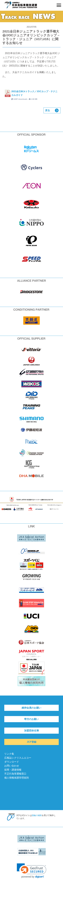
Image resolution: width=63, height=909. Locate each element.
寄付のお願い (31, 719)
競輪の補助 (37, 815)
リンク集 (9, 753)
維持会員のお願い (31, 707)
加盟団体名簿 (31, 730)
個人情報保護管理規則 (16, 777)
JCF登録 (31, 742)
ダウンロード (11, 761)
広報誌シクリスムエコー (17, 757)
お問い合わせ (11, 765)
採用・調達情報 (12, 769)
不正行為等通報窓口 (15, 773)
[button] (31, 871)
